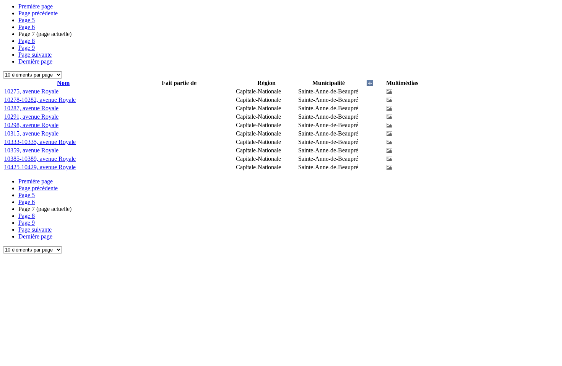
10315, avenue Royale (31, 133)
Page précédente (38, 13)
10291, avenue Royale (31, 116)
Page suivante (35, 54)
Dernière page (35, 61)
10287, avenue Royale (31, 108)
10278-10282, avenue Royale (40, 99)
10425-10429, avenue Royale (40, 167)
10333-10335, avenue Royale (40, 142)
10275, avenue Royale (31, 91)
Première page (35, 6)
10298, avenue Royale (31, 125)
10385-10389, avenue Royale (40, 158)
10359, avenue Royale (31, 150)
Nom (63, 83)
